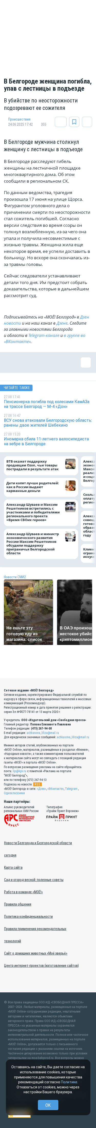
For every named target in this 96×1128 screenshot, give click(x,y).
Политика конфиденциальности (28, 916)
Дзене (62, 323)
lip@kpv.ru (19, 771)
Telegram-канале (43, 335)
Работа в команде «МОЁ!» (23, 892)
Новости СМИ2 (15, 577)
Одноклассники (14, 793)
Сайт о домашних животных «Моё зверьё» (35, 953)
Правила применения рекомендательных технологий (35, 935)
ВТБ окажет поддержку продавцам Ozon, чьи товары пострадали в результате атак (32, 465)
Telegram (71, 789)
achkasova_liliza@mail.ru (43, 733)
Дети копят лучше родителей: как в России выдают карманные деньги (32, 487)
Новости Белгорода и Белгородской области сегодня (38, 849)
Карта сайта (13, 867)
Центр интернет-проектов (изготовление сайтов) (41, 966)
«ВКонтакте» (55, 789)
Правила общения (17, 904)
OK (48, 1105)
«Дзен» (41, 789)
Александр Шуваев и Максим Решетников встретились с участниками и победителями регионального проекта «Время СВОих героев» (33, 512)
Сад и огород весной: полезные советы (33, 880)
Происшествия (19, 119)
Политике (69, 1082)
